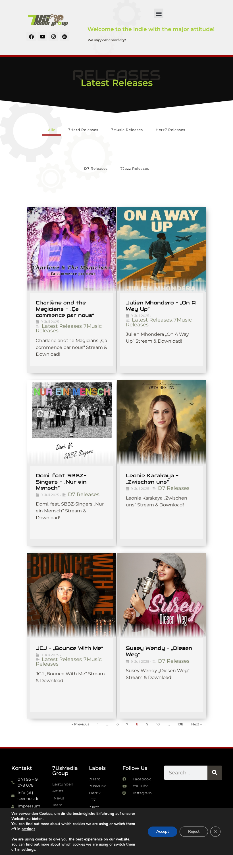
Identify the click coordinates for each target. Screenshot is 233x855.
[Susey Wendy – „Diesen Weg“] (161, 595)
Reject (193, 831)
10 (158, 724)
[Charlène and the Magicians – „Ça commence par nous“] (71, 250)
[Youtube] (42, 36)
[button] (158, 13)
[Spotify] (64, 36)
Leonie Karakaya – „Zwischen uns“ (152, 478)
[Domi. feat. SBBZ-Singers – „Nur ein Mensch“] (71, 423)
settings (28, 829)
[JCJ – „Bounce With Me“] (71, 595)
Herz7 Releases (170, 130)
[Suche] (214, 773)
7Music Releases (127, 130)
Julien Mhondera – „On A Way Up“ (161, 305)
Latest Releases (62, 326)
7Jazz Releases (134, 168)
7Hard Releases (83, 130)
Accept (162, 831)
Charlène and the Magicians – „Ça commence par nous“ (65, 308)
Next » (196, 724)
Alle (51, 130)
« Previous (80, 724)
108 (180, 724)
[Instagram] (53, 36)
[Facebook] (31, 36)
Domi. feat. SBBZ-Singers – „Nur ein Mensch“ (61, 481)
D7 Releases (96, 168)
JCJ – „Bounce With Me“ (69, 648)
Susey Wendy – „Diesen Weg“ (159, 651)
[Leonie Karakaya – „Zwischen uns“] (161, 423)
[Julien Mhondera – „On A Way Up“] (161, 250)
